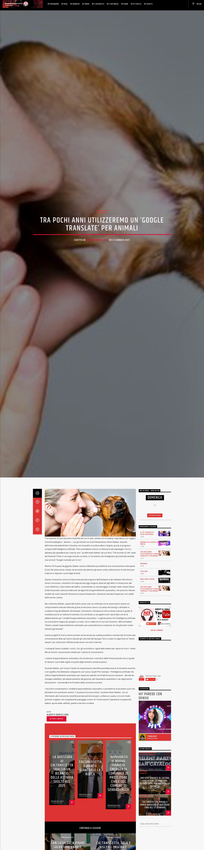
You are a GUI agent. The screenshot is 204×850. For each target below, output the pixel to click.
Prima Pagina (102, 214)
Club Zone (144, 575)
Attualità (137, 3)
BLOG (66, 3)
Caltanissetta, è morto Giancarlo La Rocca (90, 772)
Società (150, 3)
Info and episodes (155, 519)
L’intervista (99, 3)
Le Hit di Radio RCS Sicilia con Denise (147, 537)
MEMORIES (144, 567)
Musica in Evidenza (148, 758)
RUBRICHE (76, 3)
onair (126, 3)
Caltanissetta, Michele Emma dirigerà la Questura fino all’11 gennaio (155, 809)
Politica (82, 746)
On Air (198, 3)
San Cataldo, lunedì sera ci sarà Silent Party (155, 764)
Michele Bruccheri (57, 805)
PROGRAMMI (54, 3)
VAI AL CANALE (157, 634)
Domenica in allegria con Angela (149, 546)
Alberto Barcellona (97, 242)
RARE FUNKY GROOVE (147, 582)
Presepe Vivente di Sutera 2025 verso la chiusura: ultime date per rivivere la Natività (155, 786)
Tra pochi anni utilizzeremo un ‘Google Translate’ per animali (149, 557)
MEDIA (87, 3)
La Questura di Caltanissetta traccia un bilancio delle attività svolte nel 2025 (62, 775)
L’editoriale (114, 3)
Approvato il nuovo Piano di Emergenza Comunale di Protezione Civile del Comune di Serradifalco (118, 777)
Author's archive (56, 722)
